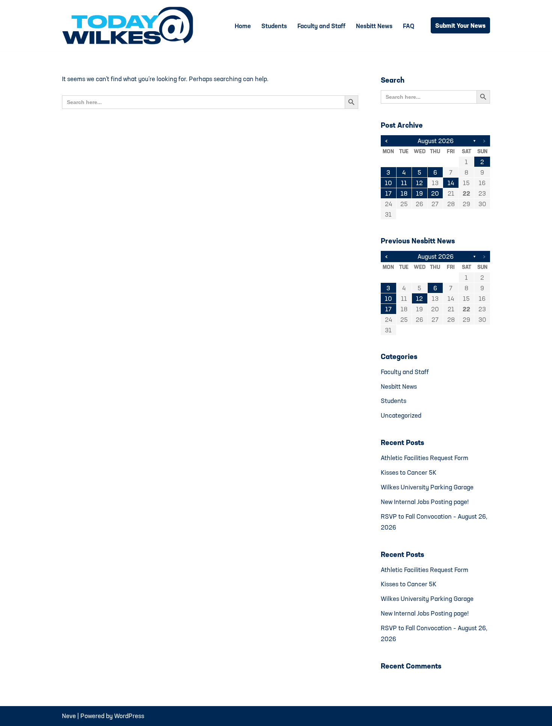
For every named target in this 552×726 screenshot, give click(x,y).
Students (274, 26)
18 (404, 193)
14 (451, 183)
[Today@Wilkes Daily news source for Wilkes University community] (129, 25)
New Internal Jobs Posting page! (425, 502)
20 (435, 193)
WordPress (129, 716)
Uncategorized (401, 415)
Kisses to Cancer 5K (408, 472)
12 (419, 183)
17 (388, 193)
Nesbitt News (374, 26)
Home (243, 26)
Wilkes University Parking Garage (427, 487)
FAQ (408, 26)
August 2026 (436, 141)
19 (419, 193)
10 (388, 183)
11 (404, 183)
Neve (69, 716)
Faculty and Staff (321, 26)
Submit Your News (460, 25)
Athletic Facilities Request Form (424, 458)
